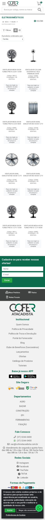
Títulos (34, 293)
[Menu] (4, 3)
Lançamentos (22, 352)
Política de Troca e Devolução (22, 333)
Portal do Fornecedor (22, 338)
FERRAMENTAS (23, 420)
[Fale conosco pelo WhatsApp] (39, 508)
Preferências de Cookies (15, 515)
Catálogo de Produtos (22, 361)
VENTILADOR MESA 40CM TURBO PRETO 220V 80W (12, 123)
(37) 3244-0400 (24, 440)
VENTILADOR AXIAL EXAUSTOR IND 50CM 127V (12, 175)
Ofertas (22, 356)
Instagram (24, 463)
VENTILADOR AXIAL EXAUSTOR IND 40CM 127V (33, 175)
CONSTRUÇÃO (22, 411)
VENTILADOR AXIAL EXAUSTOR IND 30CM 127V (33, 123)
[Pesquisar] (40, 9)
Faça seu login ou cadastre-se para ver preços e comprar (12, 87)
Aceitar (10, 510)
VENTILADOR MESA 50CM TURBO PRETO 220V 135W (11, 71)
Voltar (39, 21)
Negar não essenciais (27, 510)
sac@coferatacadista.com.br (24, 444)
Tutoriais (22, 365)
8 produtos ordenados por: (12, 36)
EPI (22, 415)
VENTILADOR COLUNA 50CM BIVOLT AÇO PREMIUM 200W (33, 72)
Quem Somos (22, 324)
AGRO (22, 401)
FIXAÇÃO (22, 424)
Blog (22, 343)
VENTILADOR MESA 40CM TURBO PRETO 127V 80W (33, 227)
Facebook (24, 466)
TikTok (24, 474)
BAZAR (22, 406)
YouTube (24, 470)
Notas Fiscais (14, 297)
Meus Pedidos (14, 293)
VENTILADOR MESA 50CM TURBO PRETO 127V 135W (11, 227)
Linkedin (24, 477)
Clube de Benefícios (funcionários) (22, 347)
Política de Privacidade (22, 329)
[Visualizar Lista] (20, 30)
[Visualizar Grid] (15, 30)
